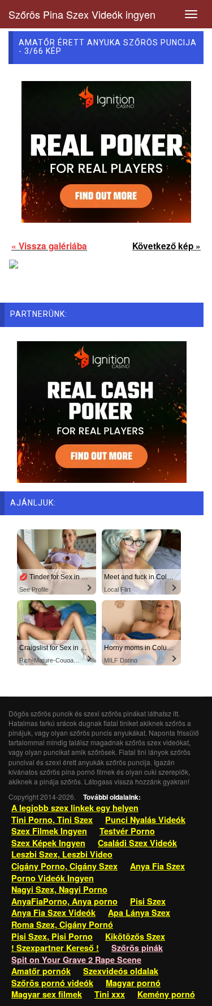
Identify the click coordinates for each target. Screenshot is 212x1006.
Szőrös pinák (137, 947)
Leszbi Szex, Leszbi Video (62, 854)
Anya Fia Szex (157, 866)
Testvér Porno (127, 831)
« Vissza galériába (49, 246)
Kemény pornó (166, 994)
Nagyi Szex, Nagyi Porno (59, 889)
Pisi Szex (148, 901)
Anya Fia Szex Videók (53, 912)
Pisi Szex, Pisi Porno (52, 936)
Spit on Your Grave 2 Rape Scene (76, 959)
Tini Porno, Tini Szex (52, 819)
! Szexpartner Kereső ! (55, 947)
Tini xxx (109, 994)
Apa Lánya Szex (139, 912)
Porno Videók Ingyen (52, 878)
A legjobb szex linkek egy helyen (75, 807)
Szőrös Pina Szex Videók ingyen (81, 14)
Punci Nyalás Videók (145, 819)
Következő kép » (166, 246)
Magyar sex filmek (46, 994)
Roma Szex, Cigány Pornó (62, 924)
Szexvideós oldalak (120, 971)
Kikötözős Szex (135, 936)
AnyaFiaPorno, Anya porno (64, 901)
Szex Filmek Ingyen (49, 831)
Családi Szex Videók (137, 842)
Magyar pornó (133, 982)
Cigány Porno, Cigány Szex (64, 866)
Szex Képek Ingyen (48, 842)
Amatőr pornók (41, 971)
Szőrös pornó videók (52, 982)
